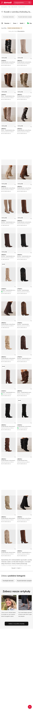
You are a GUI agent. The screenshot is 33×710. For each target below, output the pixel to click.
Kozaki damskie (21, 6)
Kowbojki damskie (8, 17)
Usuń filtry (3, 28)
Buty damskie (14, 6)
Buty (9, 6)
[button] (16, 568)
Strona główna (4, 6)
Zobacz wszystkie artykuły (16, 623)
